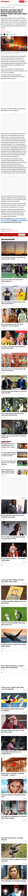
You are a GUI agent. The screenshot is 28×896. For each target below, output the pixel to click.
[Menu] (26, 1)
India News (3, 32)
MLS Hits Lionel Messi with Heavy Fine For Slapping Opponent (12, 280)
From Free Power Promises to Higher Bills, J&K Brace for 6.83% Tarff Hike (13, 258)
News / (2, 5)
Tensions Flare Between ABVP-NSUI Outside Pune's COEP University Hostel (12, 414)
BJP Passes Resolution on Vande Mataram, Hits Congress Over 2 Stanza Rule (8, 446)
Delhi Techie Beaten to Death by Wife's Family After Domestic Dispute (13, 302)
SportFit (2, 283)
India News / (6, 5)
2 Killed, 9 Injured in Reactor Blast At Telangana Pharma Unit (13, 436)
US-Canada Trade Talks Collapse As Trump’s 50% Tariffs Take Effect (14, 392)
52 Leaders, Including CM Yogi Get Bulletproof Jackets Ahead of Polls (13, 347)
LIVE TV (22, 1)
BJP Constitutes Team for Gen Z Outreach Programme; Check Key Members (12, 325)
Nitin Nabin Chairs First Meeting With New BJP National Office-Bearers (13, 369)
